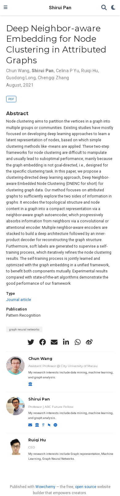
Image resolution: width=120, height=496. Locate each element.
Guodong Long (21, 77)
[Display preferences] (113, 7)
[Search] (104, 7)
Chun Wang (18, 70)
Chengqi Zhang (53, 77)
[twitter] (30, 342)
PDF (11, 99)
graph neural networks (24, 329)
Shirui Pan (60, 7)
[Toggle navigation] (5, 8)
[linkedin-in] (65, 342)
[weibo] (89, 342)
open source (85, 487)
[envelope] (54, 342)
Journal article (18, 300)
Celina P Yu (67, 70)
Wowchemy (45, 487)
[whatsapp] (77, 342)
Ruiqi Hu (89, 70)
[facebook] (42, 342)
